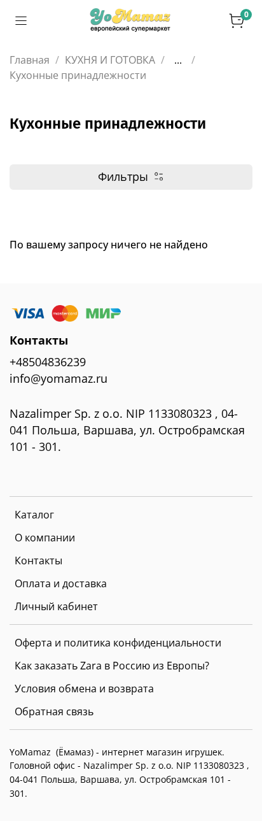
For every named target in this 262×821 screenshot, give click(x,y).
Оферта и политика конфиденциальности (118, 643)
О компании (45, 538)
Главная (30, 60)
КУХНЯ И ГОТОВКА (110, 60)
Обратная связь (54, 711)
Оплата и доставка (61, 583)
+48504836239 (48, 361)
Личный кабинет (56, 606)
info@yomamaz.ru (58, 378)
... (178, 60)
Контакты (38, 560)
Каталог (34, 515)
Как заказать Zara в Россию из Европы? (112, 666)
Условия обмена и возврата (84, 689)
